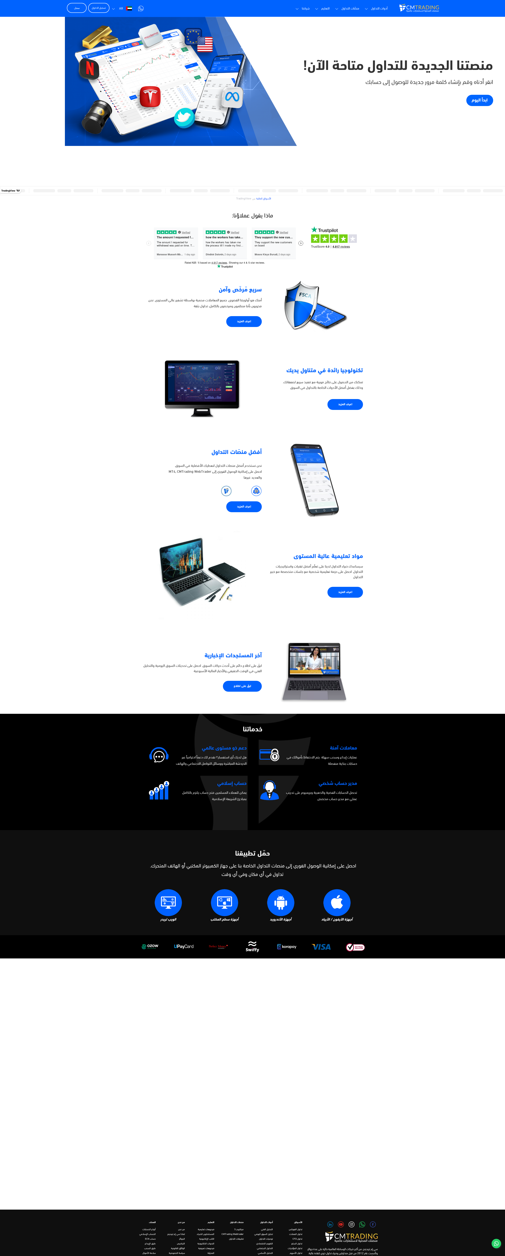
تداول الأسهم (296, 1253)
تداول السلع (296, 1244)
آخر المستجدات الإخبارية (233, 656)
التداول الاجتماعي (265, 1248)
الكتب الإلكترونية (206, 1239)
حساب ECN (150, 1239)
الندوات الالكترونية (205, 1244)
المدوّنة (211, 1253)
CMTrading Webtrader (233, 1234)
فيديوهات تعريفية (206, 1248)
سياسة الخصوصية (177, 1253)
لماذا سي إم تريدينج (176, 1234)
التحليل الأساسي (265, 1253)
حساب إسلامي (232, 783)
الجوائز (182, 1239)
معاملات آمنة (343, 748)
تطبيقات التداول (236, 1239)
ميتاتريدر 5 (239, 1229)
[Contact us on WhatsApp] (496, 1243)
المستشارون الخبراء (205, 1234)
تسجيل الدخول (99, 8)
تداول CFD (297, 1239)
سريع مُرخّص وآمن (240, 290)
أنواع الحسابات (149, 1229)
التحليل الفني (267, 1229)
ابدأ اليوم (480, 100)
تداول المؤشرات (295, 1248)
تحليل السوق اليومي (263, 1234)
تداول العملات (295, 1234)
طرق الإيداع (150, 1244)
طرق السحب (150, 1248)
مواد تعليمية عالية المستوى (328, 556)
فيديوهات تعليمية (206, 1229)
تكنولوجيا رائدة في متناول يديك (324, 371)
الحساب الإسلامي (147, 1234)
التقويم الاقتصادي (264, 1244)
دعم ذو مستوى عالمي (224, 748)
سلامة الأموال (149, 1253)
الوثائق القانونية (178, 1248)
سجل (77, 7)
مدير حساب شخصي (338, 783)
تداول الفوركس (295, 1229)
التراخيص (181, 1244)
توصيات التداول (266, 1239)
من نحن (181, 1229)
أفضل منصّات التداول (236, 452)
